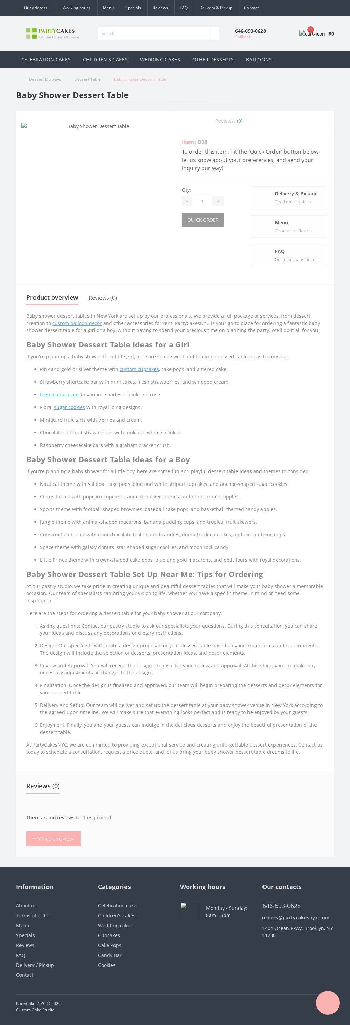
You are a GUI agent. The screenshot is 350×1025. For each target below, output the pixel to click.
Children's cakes (116, 915)
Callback (243, 37)
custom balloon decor (77, 323)
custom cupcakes (139, 369)
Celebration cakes (118, 905)
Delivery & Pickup (215, 8)
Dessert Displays (45, 79)
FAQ (184, 8)
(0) (239, 121)
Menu (108, 8)
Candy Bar (110, 955)
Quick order (202, 220)
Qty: (186, 190)
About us (26, 905)
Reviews (160, 8)
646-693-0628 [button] (281, 906)
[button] (76, 8)
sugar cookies (69, 407)
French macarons (60, 394)
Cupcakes (109, 935)
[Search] (214, 33)
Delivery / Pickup (35, 965)
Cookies (107, 965)
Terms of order (33, 915)
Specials (133, 8)
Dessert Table (87, 79)
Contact (251, 8)
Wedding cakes (115, 925)
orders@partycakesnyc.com (295, 917)
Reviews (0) (103, 297)
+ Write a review (53, 839)
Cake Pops (109, 945)
